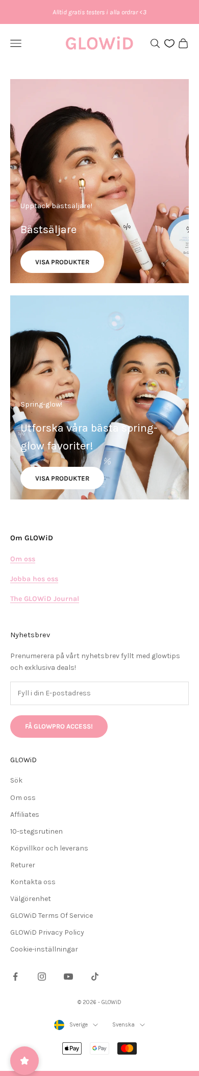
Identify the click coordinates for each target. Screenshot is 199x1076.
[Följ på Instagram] (42, 976)
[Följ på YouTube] (68, 976)
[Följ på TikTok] (95, 976)
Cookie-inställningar (44, 949)
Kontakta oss (33, 882)
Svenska (123, 1024)
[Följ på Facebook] (15, 976)
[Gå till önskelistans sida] (169, 43)
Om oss (23, 797)
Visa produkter (62, 262)
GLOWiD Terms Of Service (51, 915)
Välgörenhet (30, 898)
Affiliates (24, 814)
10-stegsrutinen (36, 831)
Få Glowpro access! (59, 726)
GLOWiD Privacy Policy (47, 932)
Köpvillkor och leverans (49, 848)
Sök (16, 780)
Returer (22, 865)
